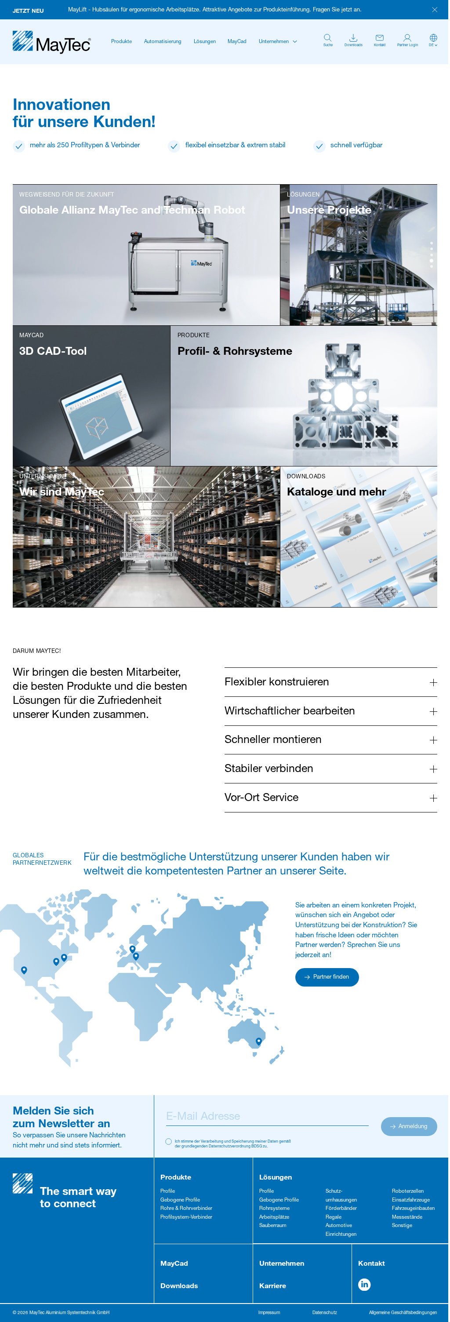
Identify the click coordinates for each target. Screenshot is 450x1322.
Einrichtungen (341, 1234)
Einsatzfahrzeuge (411, 1200)
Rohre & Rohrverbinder (186, 1208)
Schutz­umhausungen (341, 1196)
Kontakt (371, 1263)
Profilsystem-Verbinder (186, 1217)
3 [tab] (431, 255)
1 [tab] (431, 243)
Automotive (339, 1226)
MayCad (237, 42)
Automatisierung (162, 42)
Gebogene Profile (180, 1200)
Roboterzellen (408, 1191)
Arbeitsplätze (274, 1217)
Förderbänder (341, 1208)
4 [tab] (432, 261)
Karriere (272, 1285)
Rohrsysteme (274, 1208)
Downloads (179, 1285)
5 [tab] (431, 266)
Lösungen (205, 42)
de (431, 45)
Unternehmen (274, 42)
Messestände (407, 1217)
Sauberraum (273, 1226)
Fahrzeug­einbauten (413, 1208)
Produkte (121, 42)
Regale (333, 1217)
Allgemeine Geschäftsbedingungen (403, 1313)
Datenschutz (324, 1313)
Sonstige (402, 1226)
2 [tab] (431, 249)
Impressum (269, 1313)
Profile (167, 1191)
